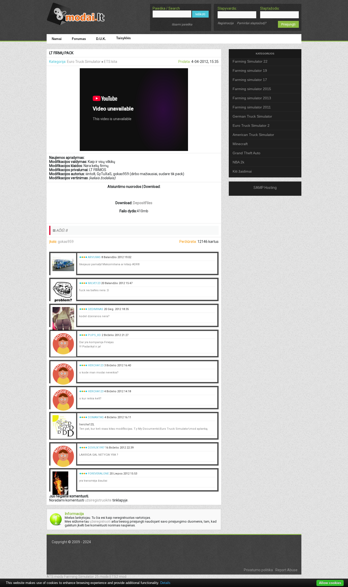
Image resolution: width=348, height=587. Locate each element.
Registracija (226, 23)
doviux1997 (96, 447)
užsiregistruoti (100, 521)
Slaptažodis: (270, 8)
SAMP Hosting (265, 188)
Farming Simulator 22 (250, 61)
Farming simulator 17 (250, 80)
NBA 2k (238, 162)
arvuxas (94, 257)
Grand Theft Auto (246, 153)
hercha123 (95, 365)
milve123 (94, 283)
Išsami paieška (182, 24)
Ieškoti (200, 14)
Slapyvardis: (227, 8)
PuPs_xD (94, 335)
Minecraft (240, 144)
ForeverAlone (98, 473)
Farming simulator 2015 (252, 89)
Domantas (96, 417)
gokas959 (66, 242)
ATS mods (55, 577)
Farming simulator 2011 (252, 107)
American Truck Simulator (253, 135)
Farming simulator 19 (250, 70)
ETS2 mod (118, 577)
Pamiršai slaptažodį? (251, 23)
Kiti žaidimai (242, 171)
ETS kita (110, 62)
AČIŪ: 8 (62, 230)
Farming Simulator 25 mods (86, 577)
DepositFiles (142, 203)
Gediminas (95, 309)
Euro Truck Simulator (84, 62)
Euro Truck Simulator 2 (251, 125)
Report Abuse (286, 570)
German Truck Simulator (252, 116)
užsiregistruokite (98, 500)
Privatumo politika (258, 570)
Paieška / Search (166, 8)
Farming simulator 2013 (252, 98)
